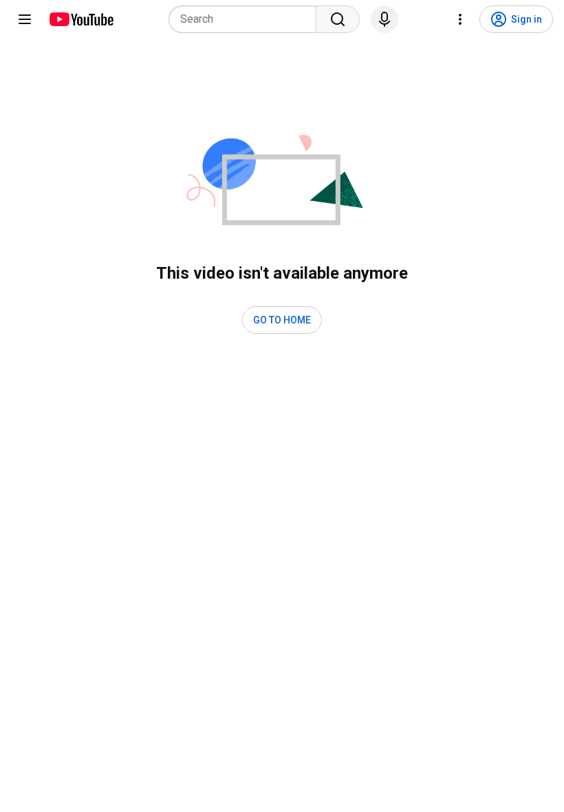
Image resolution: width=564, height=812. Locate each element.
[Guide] (25, 19)
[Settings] (460, 19)
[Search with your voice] (384, 19)
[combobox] (246, 19)
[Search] (338, 19)
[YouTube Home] (81, 19)
